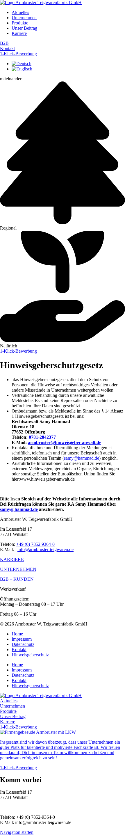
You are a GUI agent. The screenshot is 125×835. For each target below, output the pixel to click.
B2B (4, 43)
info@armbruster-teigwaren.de (45, 549)
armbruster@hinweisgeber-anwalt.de (64, 442)
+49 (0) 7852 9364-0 (35, 544)
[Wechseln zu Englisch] (22, 68)
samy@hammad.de (81, 458)
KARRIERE (12, 559)
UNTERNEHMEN (18, 569)
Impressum (22, 639)
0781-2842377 (42, 437)
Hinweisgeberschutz (30, 654)
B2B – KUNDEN (17, 579)
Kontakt (7, 48)
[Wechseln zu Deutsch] (21, 63)
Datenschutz (23, 644)
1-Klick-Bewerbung (18, 53)
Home (17, 633)
